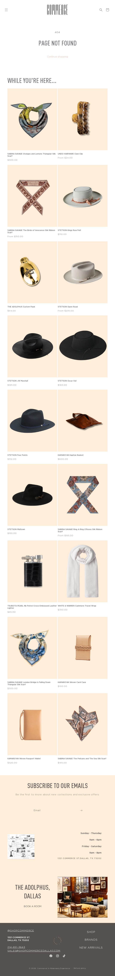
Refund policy (80, 968)
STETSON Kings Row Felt (69, 230)
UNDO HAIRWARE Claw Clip (70, 154)
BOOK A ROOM (32, 906)
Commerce (42, 968)
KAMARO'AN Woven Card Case (72, 682)
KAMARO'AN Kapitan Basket (71, 455)
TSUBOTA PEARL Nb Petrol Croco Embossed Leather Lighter (32, 607)
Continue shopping (57, 57)
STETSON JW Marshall (17, 381)
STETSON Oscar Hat (67, 381)
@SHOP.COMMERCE (20, 930)
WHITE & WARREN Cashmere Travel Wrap (77, 606)
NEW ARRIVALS (91, 947)
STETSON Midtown (16, 529)
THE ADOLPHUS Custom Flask (21, 307)
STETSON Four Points (17, 455)
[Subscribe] (81, 810)
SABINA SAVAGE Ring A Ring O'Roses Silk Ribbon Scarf (80, 530)
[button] (6, 10)
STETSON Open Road (68, 307)
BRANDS (91, 940)
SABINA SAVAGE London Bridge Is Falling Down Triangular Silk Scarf (28, 683)
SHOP (91, 932)
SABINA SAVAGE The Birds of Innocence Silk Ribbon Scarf (31, 231)
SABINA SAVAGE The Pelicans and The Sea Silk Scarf (82, 759)
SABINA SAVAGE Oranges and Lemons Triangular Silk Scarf (31, 155)
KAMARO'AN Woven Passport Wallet (24, 759)
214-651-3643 (16, 947)
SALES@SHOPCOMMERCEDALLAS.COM (33, 951)
